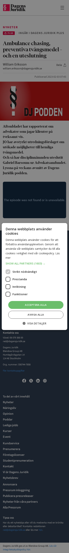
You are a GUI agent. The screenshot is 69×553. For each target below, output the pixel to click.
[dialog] (34, 276)
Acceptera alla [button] (36, 305)
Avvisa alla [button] (36, 314)
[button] (34, 263)
